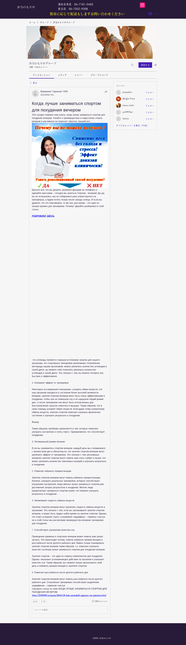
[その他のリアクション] (43, 601)
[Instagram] (142, 5)
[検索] (132, 65)
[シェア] (106, 91)
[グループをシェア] (155, 64)
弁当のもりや (26, 7)
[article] (69, 352)
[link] (41, 75)
